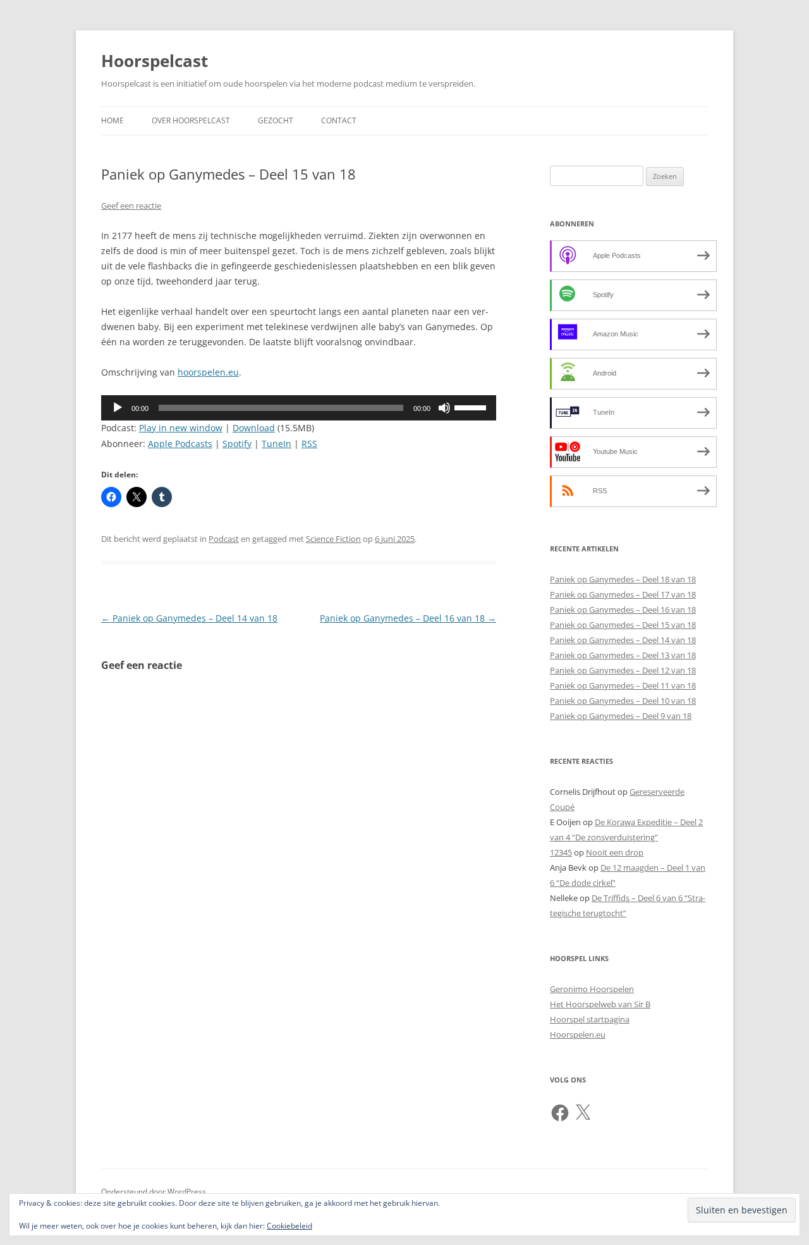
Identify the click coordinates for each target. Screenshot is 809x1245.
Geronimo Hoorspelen (592, 989)
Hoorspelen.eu (577, 1034)
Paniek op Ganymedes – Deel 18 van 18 (623, 579)
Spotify (237, 444)
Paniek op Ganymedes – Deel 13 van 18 (623, 655)
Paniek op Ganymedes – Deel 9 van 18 (620, 715)
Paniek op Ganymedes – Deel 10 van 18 (623, 700)
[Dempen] (444, 408)
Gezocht (275, 120)
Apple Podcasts (180, 444)
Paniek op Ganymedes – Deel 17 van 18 (623, 594)
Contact (338, 120)
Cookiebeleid (289, 1225)
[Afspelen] (117, 408)
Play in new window (180, 428)
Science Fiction (333, 538)
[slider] (472, 406)
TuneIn (276, 444)
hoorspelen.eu (208, 372)
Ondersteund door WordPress (153, 1191)
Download (254, 428)
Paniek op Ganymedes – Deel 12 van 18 (623, 670)
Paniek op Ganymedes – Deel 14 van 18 (189, 618)
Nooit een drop (614, 852)
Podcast (224, 538)
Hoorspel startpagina (590, 1019)
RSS (309, 444)
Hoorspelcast (154, 60)
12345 (561, 852)
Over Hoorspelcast (191, 120)
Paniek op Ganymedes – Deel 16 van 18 (408, 618)
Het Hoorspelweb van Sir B (600, 1004)
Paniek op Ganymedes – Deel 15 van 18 (623, 624)
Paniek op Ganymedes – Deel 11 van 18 (623, 685)
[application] (298, 407)
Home (112, 120)
